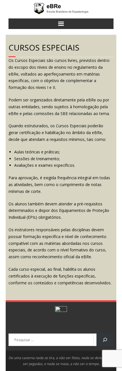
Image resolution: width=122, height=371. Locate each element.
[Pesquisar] (104, 340)
